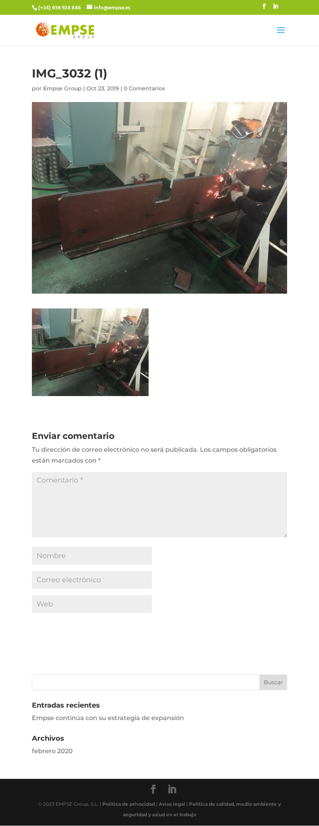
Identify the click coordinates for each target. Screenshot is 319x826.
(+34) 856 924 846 (59, 8)
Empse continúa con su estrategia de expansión (108, 718)
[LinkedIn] (275, 9)
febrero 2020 (52, 751)
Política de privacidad (128, 804)
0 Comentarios (144, 88)
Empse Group (62, 88)
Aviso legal (172, 804)
